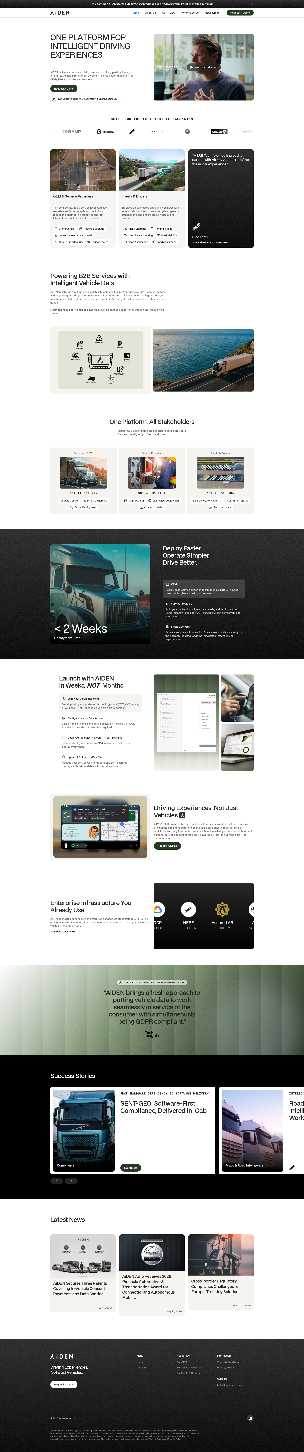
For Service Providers (189, 1367)
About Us (150, 12)
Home (135, 12)
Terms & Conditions (228, 1362)
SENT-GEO (168, 12)
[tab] (204, 589)
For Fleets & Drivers (188, 1373)
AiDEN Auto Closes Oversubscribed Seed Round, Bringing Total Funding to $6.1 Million (162, 3)
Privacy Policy (225, 1367)
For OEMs (182, 1362)
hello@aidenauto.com (230, 1385)
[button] (190, 13)
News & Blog (212, 12)
